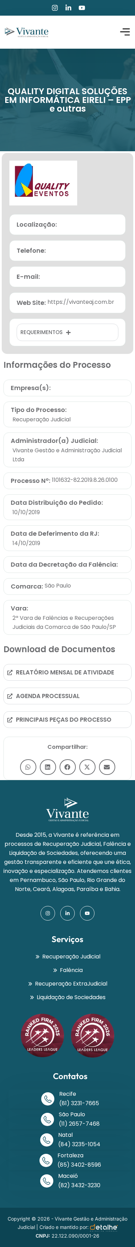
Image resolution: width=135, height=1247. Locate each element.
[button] (28, 767)
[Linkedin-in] (68, 8)
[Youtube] (82, 8)
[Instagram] (55, 8)
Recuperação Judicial (41, 419)
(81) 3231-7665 (79, 1103)
